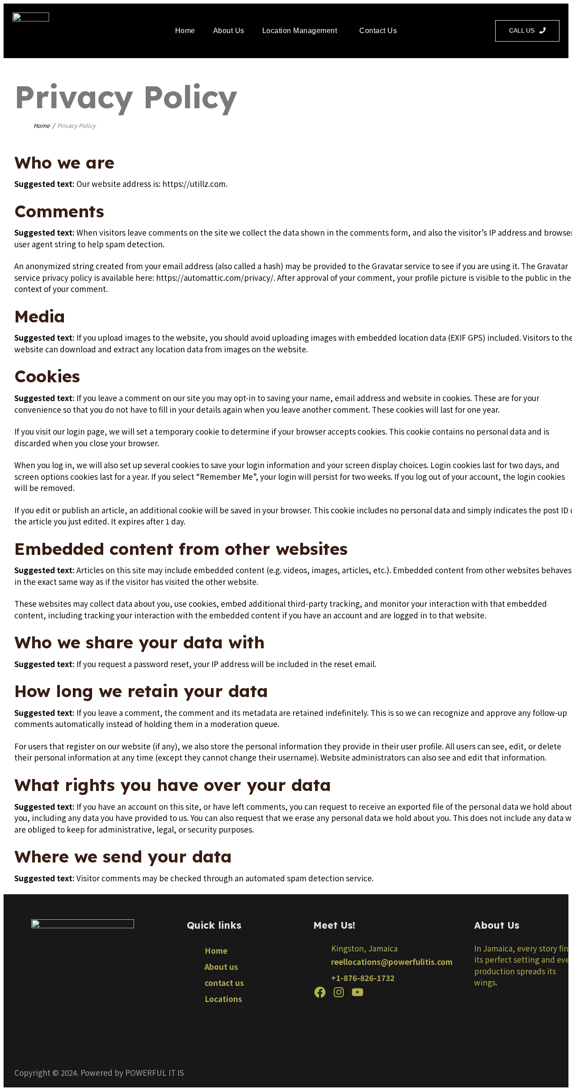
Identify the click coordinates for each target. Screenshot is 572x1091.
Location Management (299, 30)
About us (221, 966)
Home (185, 30)
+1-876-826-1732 (363, 977)
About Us (228, 30)
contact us (224, 982)
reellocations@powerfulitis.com (392, 961)
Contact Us (378, 30)
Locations (223, 998)
